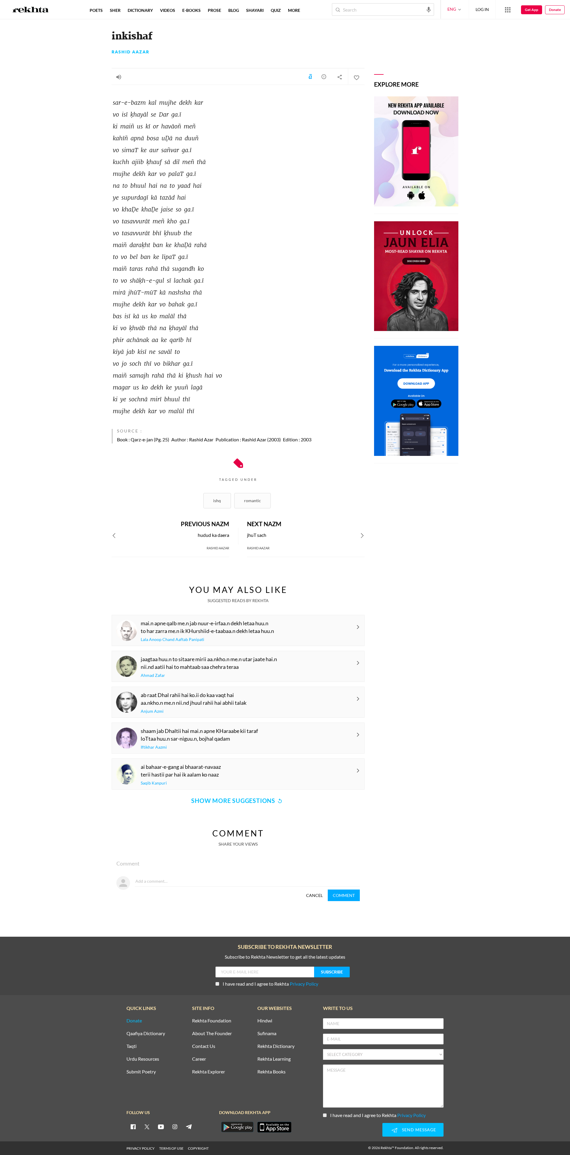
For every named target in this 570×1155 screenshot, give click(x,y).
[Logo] (30, 10)
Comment (344, 895)
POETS (96, 10)
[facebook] (133, 1126)
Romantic (252, 500)
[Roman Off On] (310, 76)
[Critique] (324, 76)
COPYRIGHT (198, 1148)
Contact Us (203, 1046)
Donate (555, 9)
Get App (531, 9)
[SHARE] (339, 77)
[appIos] (274, 1127)
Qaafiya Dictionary (145, 1033)
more (294, 10)
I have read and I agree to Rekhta (270, 984)
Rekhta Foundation (211, 1020)
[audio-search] (428, 9)
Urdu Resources (142, 1059)
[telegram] (189, 1126)
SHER (115, 10)
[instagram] (175, 1126)
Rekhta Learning (274, 1059)
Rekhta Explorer (208, 1071)
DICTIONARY (140, 10)
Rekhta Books (271, 1071)
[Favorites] (356, 77)
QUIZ (276, 10)
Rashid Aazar (130, 52)
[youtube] (161, 1126)
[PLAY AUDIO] (119, 77)
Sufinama (266, 1033)
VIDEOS (167, 10)
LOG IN (482, 9)
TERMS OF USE (171, 1148)
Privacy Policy (304, 984)
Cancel (314, 895)
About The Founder (212, 1033)
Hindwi (264, 1020)
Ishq (217, 500)
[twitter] (147, 1126)
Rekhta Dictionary (275, 1046)
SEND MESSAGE (419, 1129)
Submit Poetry (141, 1071)
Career (199, 1059)
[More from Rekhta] (507, 9)
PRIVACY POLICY (140, 1148)
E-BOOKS (191, 10)
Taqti (131, 1046)
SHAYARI (255, 10)
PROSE (214, 10)
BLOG (233, 10)
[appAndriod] (237, 1127)
